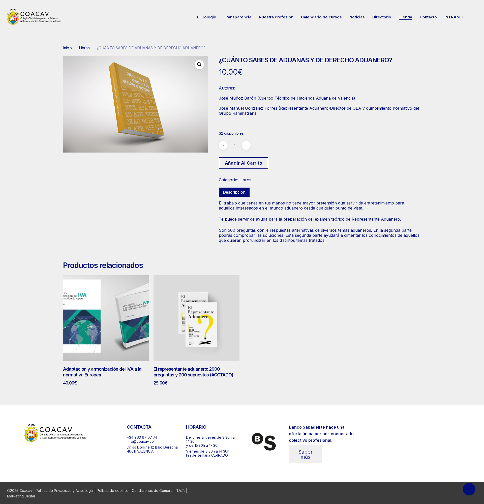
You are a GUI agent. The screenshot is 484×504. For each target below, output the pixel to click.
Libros (84, 48)
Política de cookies (113, 490)
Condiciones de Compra (152, 490)
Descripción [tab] (234, 192)
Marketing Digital (21, 496)
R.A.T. (180, 490)
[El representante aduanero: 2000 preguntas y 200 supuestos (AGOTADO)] (196, 318)
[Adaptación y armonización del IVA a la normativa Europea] (106, 318)
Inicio (67, 48)
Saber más (305, 454)
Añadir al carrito (243, 163)
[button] (199, 64)
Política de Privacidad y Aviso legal (65, 490)
